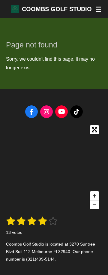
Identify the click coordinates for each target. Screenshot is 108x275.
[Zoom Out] (94, 204)
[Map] (54, 167)
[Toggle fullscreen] (94, 129)
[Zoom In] (94, 195)
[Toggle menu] (98, 9)
